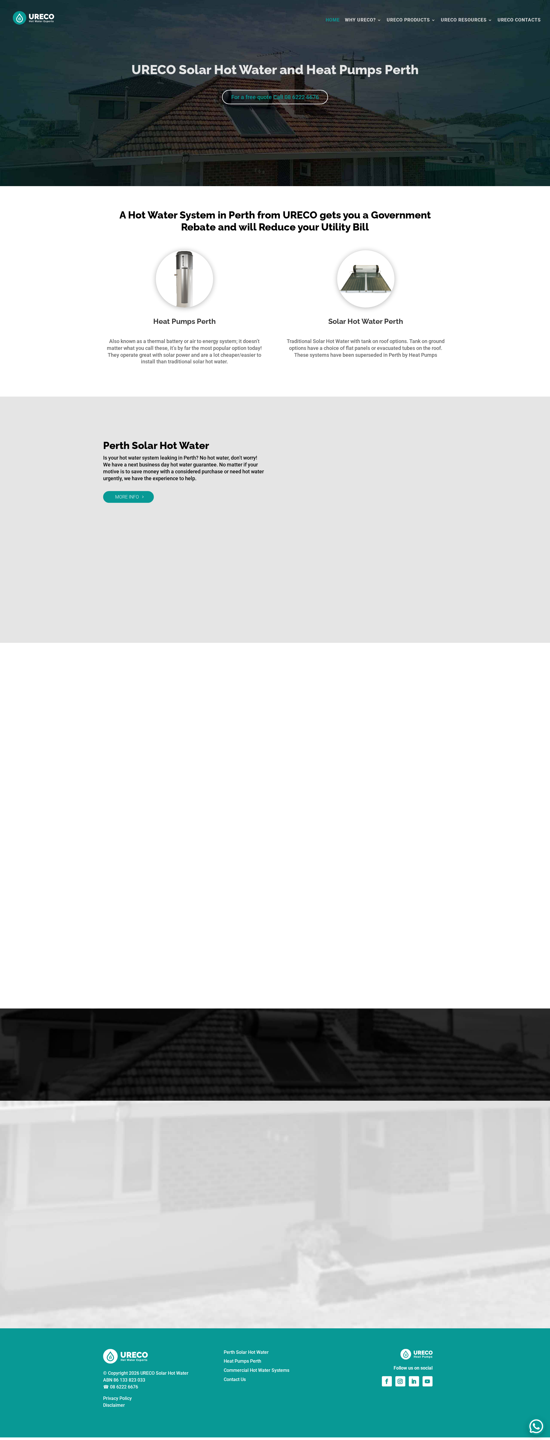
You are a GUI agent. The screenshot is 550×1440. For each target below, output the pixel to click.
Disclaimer (114, 1405)
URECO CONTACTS (519, 20)
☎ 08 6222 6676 (120, 1387)
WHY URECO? (360, 20)
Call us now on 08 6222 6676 (275, 1071)
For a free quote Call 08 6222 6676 (275, 97)
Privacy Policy (117, 1398)
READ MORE (273, 1299)
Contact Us (235, 1379)
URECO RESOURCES (464, 20)
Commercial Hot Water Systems (256, 1370)
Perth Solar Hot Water (246, 1352)
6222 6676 (382, 721)
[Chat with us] (536, 1426)
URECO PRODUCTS (408, 20)
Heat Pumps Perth (242, 1361)
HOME (333, 20)
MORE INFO (127, 497)
